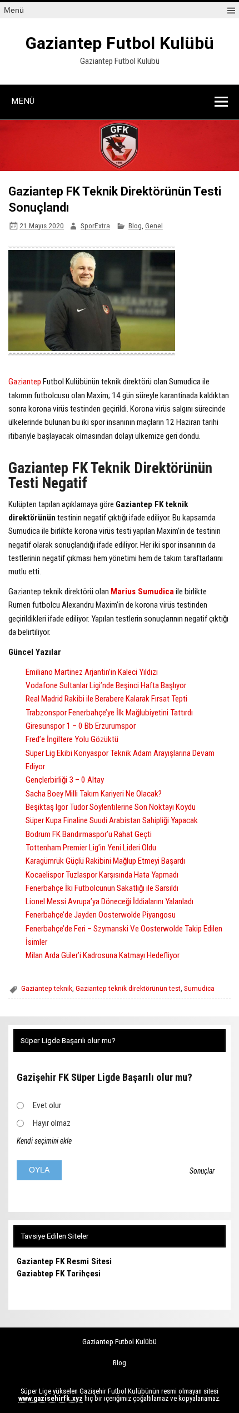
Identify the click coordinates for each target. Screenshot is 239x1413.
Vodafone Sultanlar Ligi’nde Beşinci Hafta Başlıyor (106, 685)
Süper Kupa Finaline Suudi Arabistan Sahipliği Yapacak (112, 820)
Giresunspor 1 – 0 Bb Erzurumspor (81, 726)
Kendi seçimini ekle (44, 1140)
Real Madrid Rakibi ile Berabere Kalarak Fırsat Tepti (106, 699)
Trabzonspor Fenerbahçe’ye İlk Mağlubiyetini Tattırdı (109, 713)
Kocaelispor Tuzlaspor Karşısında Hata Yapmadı (102, 875)
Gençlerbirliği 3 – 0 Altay (65, 780)
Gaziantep (24, 382)
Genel (154, 225)
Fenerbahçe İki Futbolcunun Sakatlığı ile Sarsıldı (102, 888)
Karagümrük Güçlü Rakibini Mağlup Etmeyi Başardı (105, 861)
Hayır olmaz (52, 1123)
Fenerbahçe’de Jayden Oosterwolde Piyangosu (101, 915)
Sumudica (199, 988)
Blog (135, 225)
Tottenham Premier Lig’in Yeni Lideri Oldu (91, 848)
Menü (14, 10)
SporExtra (95, 225)
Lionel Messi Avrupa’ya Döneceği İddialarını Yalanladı (109, 901)
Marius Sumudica (142, 592)
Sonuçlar (202, 1170)
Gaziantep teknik (46, 988)
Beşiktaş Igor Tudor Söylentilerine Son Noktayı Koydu (111, 807)
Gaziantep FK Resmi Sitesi (64, 1261)
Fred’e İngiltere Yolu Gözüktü (72, 739)
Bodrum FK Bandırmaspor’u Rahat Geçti (89, 834)
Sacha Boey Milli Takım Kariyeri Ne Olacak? (94, 794)
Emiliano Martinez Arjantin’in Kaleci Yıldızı (92, 672)
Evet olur (47, 1105)
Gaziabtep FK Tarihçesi (59, 1274)
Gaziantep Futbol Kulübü (120, 43)
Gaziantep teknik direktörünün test (128, 988)
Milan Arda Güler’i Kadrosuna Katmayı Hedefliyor (103, 955)
